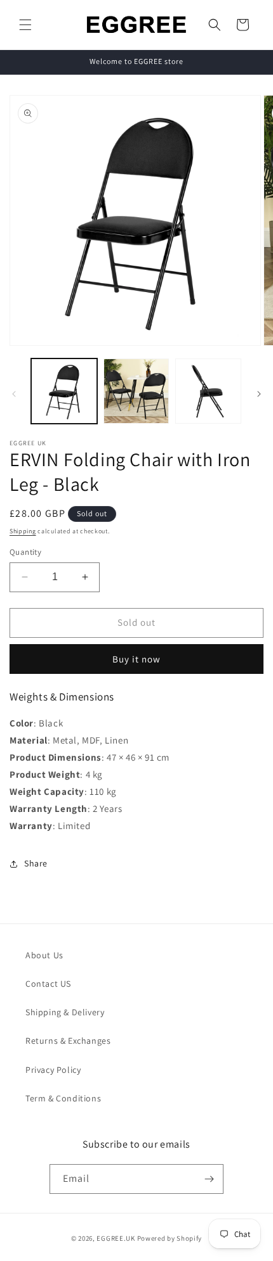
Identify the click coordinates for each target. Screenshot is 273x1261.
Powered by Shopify (170, 1238)
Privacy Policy (53, 1069)
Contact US (48, 983)
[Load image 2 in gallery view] (136, 391)
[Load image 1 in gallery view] (64, 391)
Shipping (23, 531)
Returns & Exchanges (67, 1040)
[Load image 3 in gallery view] (208, 391)
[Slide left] (14, 394)
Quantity (25, 552)
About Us (44, 955)
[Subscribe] (209, 1179)
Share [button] (36, 863)
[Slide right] (259, 394)
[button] (25, 25)
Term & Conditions (63, 1098)
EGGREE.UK (116, 1238)
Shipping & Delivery (64, 1012)
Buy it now (136, 659)
